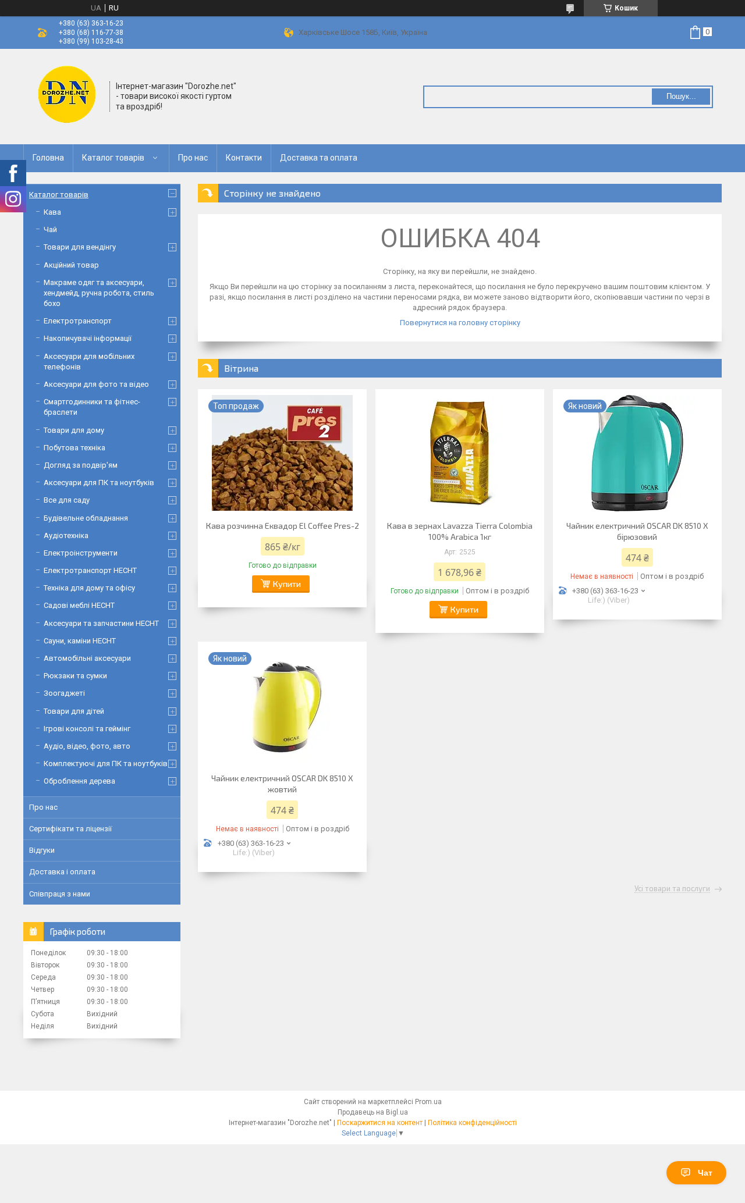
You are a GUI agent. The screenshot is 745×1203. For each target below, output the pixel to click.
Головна (48, 157)
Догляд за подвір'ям (81, 465)
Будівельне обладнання (86, 518)
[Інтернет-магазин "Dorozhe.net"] (67, 95)
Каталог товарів (113, 157)
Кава (52, 212)
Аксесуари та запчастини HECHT (101, 623)
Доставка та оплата (318, 157)
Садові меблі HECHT (79, 605)
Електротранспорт (78, 320)
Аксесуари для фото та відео (96, 384)
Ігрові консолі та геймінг (87, 728)
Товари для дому (74, 430)
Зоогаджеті (64, 693)
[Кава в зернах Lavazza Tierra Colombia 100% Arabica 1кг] (459, 453)
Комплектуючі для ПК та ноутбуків (106, 763)
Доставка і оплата (62, 871)
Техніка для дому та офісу (89, 587)
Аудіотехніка (66, 535)
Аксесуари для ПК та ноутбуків (99, 482)
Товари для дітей (74, 711)
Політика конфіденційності (472, 1123)
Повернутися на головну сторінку (460, 322)
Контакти (244, 157)
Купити (287, 584)
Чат (705, 1172)
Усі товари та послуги (672, 889)
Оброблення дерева (79, 781)
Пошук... (681, 96)
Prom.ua (428, 1102)
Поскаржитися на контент (380, 1123)
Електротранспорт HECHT (90, 570)
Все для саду (67, 500)
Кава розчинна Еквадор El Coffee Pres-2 (282, 526)
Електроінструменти (81, 553)
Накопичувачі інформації (88, 338)
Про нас (193, 157)
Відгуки (42, 850)
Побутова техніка (74, 447)
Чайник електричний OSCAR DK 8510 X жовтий (282, 783)
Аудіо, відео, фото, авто (87, 746)
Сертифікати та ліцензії (70, 828)
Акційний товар (71, 265)
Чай (50, 229)
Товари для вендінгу (80, 247)
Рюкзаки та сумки (75, 675)
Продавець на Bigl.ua (373, 1112)
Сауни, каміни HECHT (80, 640)
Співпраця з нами (59, 893)
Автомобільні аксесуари (87, 658)
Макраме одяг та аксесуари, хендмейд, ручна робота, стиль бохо (99, 293)
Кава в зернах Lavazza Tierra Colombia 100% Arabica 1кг (460, 531)
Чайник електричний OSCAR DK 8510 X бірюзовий (637, 531)
